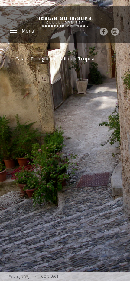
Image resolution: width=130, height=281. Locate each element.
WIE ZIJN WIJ (19, 276)
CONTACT (50, 276)
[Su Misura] (65, 24)
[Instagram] (115, 34)
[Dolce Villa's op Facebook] (104, 34)
